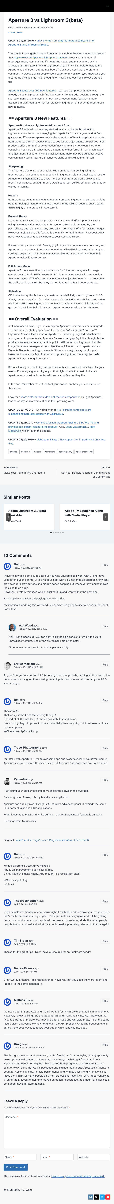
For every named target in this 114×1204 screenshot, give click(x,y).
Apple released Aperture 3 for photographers (41, 57)
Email (46, 1157)
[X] (102, 1197)
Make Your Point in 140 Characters (24, 470)
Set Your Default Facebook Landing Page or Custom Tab (85, 472)
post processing (84, 452)
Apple (37, 452)
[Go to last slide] (8, 517)
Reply (105, 565)
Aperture (25, 452)
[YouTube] (107, 1197)
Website (83, 1157)
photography (65, 452)
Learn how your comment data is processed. (78, 1176)
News (19, 32)
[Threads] (96, 1197)
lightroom (50, 452)
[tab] (51, 532)
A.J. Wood (16, 27)
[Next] (105, 517)
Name (9, 1157)
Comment (12, 1117)
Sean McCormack (76, 426)
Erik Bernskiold (24, 664)
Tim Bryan (21, 940)
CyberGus (21, 779)
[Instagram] (90, 1197)
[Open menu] (107, 6)
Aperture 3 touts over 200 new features (32, 90)
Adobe (11, 32)
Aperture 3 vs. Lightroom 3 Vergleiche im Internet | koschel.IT (52, 840)
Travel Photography (27, 747)
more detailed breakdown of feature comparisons (50, 397)
